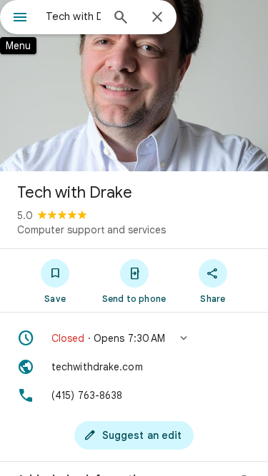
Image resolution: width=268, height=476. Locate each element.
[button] (134, 338)
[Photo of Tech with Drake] (134, 85)
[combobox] (73, 16)
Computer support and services (91, 229)
